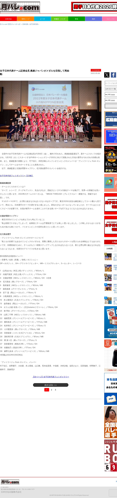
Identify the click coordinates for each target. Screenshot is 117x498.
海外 (93, 19)
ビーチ (42, 19)
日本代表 (8, 19)
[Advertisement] (58, 45)
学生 (76, 19)
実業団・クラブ (59, 19)
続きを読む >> (51, 385)
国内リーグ (25, 19)
